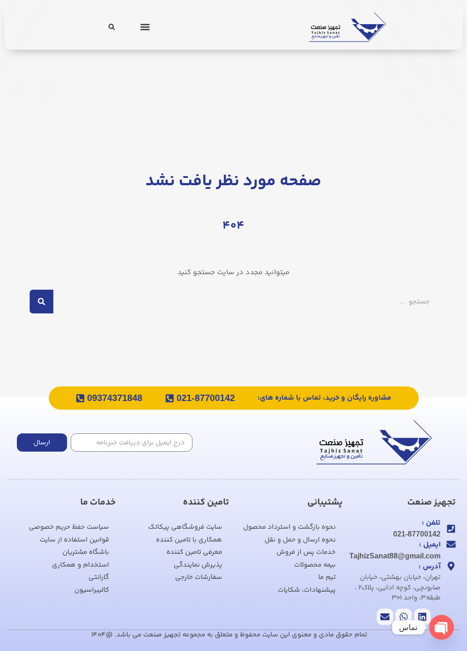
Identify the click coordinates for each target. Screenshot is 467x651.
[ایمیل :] (451, 544)
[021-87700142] (169, 398)
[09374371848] (80, 398)
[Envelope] (385, 617)
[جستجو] (41, 301)
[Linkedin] (422, 617)
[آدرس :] (451, 566)
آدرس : (430, 567)
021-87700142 (205, 398)
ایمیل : (430, 545)
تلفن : (431, 523)
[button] (144, 27)
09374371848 (114, 398)
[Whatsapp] (403, 617)
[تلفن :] (451, 528)
